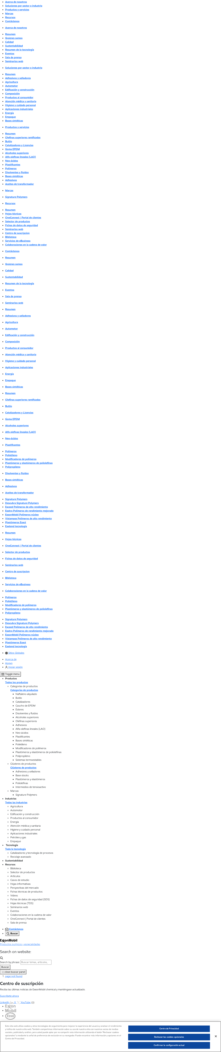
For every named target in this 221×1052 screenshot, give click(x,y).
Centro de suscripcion (17, 233)
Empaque (10, 117)
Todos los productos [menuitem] (16, 682)
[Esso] (10, 1015)
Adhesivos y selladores (18, 78)
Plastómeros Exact (15, 522)
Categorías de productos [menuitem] (24, 690)
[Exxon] (10, 1006)
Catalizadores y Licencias (19, 145)
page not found (13, 976)
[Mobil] (10, 1010)
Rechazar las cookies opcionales (169, 1037)
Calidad (9, 42)
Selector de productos (17, 221)
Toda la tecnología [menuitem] (15, 849)
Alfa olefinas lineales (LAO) (20, 157)
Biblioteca (10, 237)
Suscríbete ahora (9, 996)
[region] (110, 1036)
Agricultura (11, 82)
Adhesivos (11, 180)
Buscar (5, 967)
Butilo (8, 141)
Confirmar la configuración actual (169, 1045)
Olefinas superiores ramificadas (22, 137)
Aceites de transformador (19, 184)
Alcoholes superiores (17, 153)
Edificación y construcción (19, 89)
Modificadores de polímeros (20, 459)
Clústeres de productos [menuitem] (23, 767)
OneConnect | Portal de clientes (23, 217)
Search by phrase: (10, 962)
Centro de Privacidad (169, 1028)
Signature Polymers (16, 197)
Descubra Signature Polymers (22, 503)
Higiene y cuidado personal (20, 105)
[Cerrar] (215, 1036)
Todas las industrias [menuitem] (16, 802)
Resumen (10, 34)
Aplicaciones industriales (19, 109)
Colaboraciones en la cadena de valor (26, 244)
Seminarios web (14, 61)
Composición (12, 93)
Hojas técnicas (13, 213)
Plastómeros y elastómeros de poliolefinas (29, 463)
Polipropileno (12, 467)
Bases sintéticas (14, 120)
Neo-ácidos (11, 160)
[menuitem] (14, 653)
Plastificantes (12, 164)
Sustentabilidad (14, 45)
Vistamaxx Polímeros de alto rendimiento (28, 518)
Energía (9, 113)
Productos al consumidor (19, 97)
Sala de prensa (13, 57)
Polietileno (11, 455)
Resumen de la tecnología (19, 49)
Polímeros (11, 168)
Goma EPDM (12, 149)
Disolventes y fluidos (17, 172)
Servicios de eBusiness (17, 240)
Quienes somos (13, 38)
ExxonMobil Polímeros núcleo (22, 514)
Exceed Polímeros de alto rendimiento (26, 507)
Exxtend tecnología (16, 526)
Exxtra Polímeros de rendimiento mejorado (29, 510)
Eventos (9, 53)
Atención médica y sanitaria (20, 101)
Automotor (11, 86)
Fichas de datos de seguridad (21, 225)
